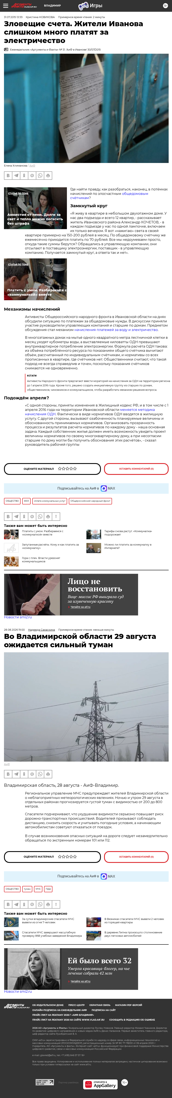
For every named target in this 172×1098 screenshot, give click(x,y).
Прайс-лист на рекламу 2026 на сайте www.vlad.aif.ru (68, 1020)
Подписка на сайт (104, 1010)
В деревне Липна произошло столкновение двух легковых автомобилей (133, 934)
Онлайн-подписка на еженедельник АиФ (59, 1010)
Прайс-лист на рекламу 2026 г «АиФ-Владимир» (63, 1015)
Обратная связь (99, 1005)
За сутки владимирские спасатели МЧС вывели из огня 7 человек (48, 920)
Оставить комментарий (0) (136, 469)
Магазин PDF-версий (128, 1005)
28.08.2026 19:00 (14, 629)
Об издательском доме (48, 1005)
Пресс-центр (76, 1005)
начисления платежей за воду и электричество (116, 330)
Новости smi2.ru (18, 617)
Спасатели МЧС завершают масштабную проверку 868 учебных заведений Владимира (52, 934)
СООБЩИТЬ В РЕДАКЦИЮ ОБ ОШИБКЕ (132, 1020)
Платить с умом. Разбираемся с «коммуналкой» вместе (42, 533)
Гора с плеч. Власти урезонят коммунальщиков (41, 559)
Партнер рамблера (68, 1082)
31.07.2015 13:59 (13, 17)
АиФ (32, 165)
